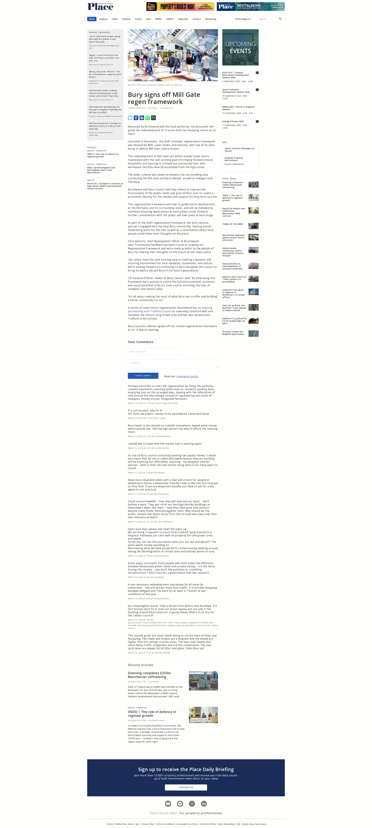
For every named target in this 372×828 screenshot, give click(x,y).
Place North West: (164, 813)
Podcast (126, 19)
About (131, 824)
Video (115, 19)
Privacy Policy (147, 824)
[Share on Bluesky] (130, 117)
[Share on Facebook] (136, 117)
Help (238, 824)
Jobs (148, 19)
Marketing (210, 19)
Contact (197, 19)
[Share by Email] (153, 117)
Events (138, 19)
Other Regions (242, 19)
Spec (137, 824)
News (92, 19)
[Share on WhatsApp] (147, 117)
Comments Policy (207, 824)
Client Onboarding (226, 824)
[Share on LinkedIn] (142, 117)
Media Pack (121, 824)
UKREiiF (170, 19)
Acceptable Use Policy (187, 824)
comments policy (187, 376)
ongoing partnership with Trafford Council (170, 309)
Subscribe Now (186, 787)
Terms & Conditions (165, 824)
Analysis (103, 19)
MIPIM (158, 19)
